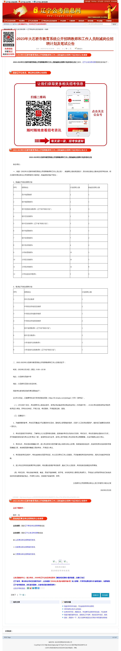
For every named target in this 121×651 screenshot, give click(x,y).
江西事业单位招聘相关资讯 (25, 554)
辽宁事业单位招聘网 (32, 526)
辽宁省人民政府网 (11, 2)
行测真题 (109, 21)
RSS (5, 637)
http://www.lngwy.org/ (51, 645)
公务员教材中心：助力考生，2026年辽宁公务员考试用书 (49, 578)
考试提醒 (105, 595)
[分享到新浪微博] (30, 588)
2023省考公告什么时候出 (72, 609)
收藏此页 (96, 595)
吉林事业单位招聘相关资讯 (25, 547)
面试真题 (90, 21)
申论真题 (99, 21)
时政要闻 (22, 21)
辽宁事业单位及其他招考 (49, 21)
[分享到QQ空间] (28, 588)
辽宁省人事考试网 (42, 2)
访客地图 (87, 1)
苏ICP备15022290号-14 (79, 645)
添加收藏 (114, 1)
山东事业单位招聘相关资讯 (25, 540)
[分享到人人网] (35, 588)
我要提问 (79, 49)
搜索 (114, 24)
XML (75, 648)
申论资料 (63, 21)
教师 (46, 29)
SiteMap (94, 1)
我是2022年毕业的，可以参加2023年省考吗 (79, 606)
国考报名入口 (8, 24)
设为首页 (107, 1)
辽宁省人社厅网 (26, 2)
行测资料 (72, 21)
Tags (9, 637)
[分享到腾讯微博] (33, 588)
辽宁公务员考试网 (9, 21)
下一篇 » (22, 595)
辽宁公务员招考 (33, 21)
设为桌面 (100, 1)
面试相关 (81, 21)
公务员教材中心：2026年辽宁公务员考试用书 (31, 24)
